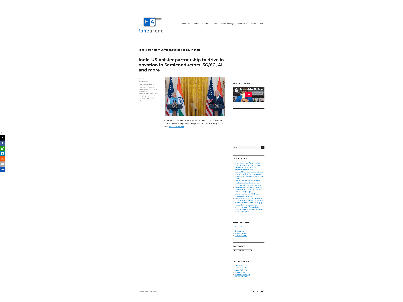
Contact (253, 24)
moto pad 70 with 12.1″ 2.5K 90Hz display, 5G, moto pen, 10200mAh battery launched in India (249, 176)
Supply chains (150, 98)
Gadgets (205, 24)
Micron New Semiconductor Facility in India (148, 91)
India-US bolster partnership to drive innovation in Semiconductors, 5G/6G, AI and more (182, 65)
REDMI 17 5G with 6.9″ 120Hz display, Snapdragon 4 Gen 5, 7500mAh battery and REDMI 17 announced (249, 209)
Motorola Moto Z (240, 272)
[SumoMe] (2, 169)
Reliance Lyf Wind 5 (241, 277)
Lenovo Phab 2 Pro (241, 270)
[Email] (2, 164)
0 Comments (143, 101)
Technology (151, 84)
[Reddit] (2, 158)
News (145, 84)
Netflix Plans (239, 227)
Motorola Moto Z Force (242, 274)
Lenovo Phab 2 (239, 266)
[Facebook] (2, 143)
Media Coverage (227, 24)
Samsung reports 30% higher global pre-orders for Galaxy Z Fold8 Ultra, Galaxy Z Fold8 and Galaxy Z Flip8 (248, 190)
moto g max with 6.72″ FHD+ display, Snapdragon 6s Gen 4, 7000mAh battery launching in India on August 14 (248, 165)
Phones (196, 24)
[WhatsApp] (2, 148)
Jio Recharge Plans (241, 233)
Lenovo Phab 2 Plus (241, 268)
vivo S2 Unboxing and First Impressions (248, 185)
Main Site (186, 24)
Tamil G (141, 78)
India (140, 84)
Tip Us (261, 24)
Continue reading (176, 126)
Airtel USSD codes (241, 235)
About (215, 24)
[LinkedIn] (2, 153)
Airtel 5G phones (240, 229)
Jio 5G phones (239, 231)
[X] (2, 138)
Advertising (242, 24)
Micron (149, 89)
